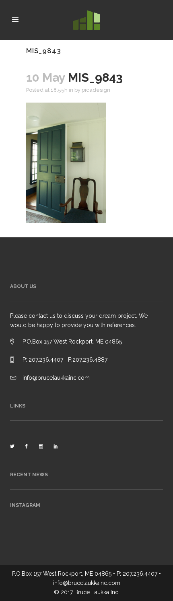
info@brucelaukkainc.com (56, 378)
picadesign (96, 90)
